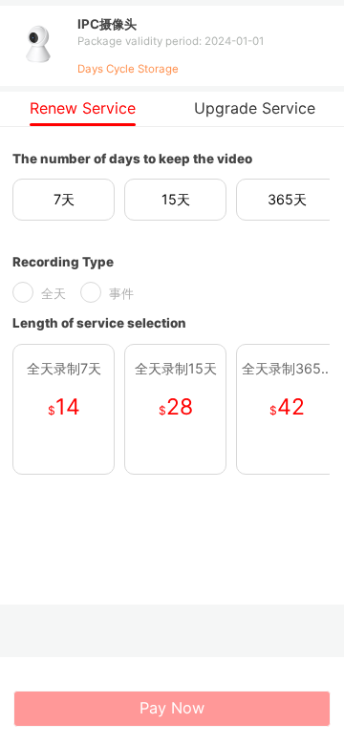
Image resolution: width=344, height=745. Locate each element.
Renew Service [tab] (83, 107)
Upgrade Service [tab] (254, 107)
